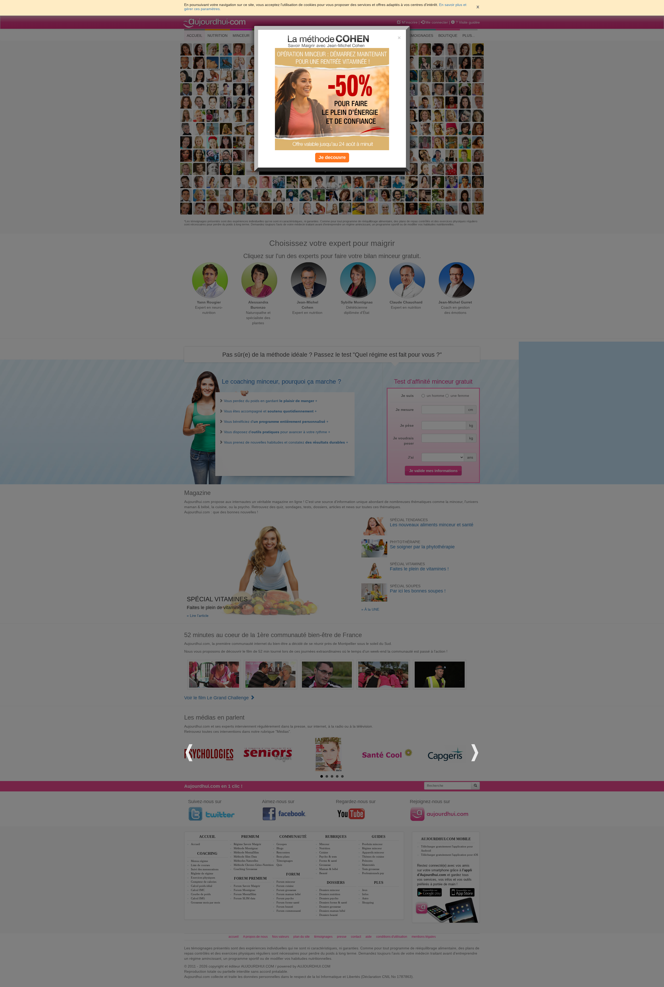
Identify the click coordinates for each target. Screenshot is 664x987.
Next (474, 752)
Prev (189, 752)
